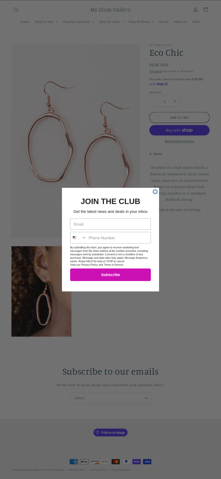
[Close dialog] (155, 192)
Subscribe (110, 275)
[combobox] (78, 237)
